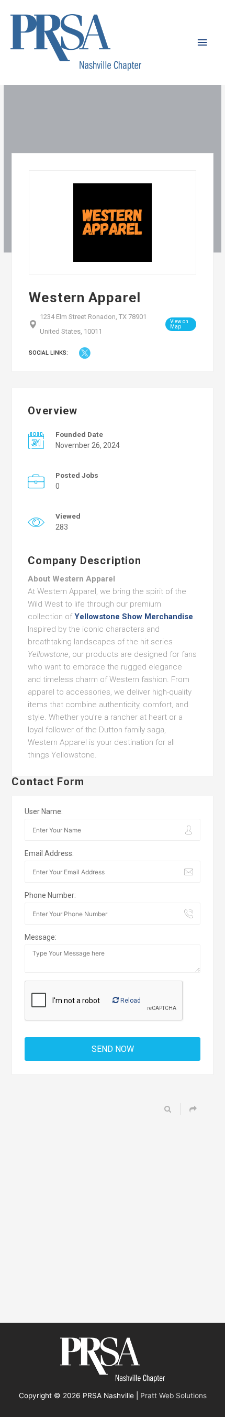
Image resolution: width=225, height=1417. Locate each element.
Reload (130, 1000)
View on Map (179, 323)
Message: (41, 937)
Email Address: (49, 853)
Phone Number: (50, 895)
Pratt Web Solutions (173, 1395)
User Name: (44, 811)
